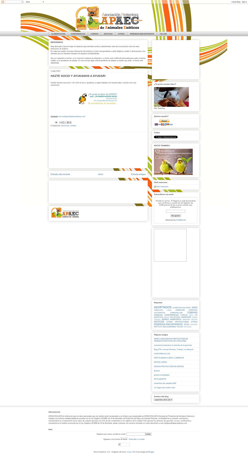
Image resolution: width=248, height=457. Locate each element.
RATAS (186, 324)
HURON (194, 317)
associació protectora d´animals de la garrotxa (173, 345)
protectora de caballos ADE (165, 383)
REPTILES (158, 327)
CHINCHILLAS (176, 313)
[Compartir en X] (65, 122)
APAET (188, 308)
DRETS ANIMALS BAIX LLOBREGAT (169, 358)
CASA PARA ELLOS (162, 354)
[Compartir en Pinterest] (70, 122)
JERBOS (165, 319)
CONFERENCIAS (78, 34)
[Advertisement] (98, 150)
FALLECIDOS (175, 317)
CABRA (169, 310)
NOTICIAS (108, 34)
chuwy (129, 452)
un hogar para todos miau (164, 387)
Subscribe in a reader (137, 439)
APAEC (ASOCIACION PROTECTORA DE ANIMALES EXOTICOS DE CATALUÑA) (171, 340)
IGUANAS (157, 319)
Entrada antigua (138, 174)
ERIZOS (166, 317)
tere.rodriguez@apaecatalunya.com (72, 116)
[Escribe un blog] (63, 122)
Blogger (151, 452)
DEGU (191, 315)
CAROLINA (180, 310)
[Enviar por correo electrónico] (60, 122)
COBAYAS (192, 312)
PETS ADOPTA (160, 379)
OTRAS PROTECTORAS (177, 322)
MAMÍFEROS (175, 319)
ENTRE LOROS (160, 362)
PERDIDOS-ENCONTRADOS (142, 34)
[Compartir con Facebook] (68, 122)
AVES (194, 307)
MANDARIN (186, 319)
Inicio (100, 174)
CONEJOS (158, 315)
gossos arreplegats (162, 375)
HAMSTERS (186, 317)
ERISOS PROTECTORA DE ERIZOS (169, 366)
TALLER (163, 34)
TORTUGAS (187, 327)
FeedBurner (181, 220)
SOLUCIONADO (169, 327)
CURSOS (94, 34)
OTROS (121, 34)
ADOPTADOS (163, 307)
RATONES (194, 324)
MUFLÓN (194, 319)
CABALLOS (158, 310)
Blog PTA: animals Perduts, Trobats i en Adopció (173, 349)
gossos (157, 371)
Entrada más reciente (60, 174)
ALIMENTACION (58, 34)
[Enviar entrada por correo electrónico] (56, 122)
